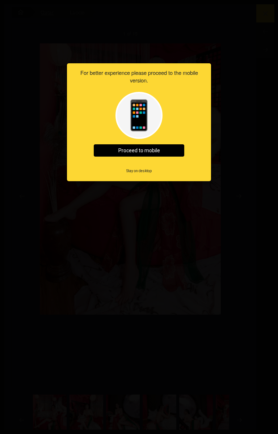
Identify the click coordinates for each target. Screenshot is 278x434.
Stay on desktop (139, 171)
